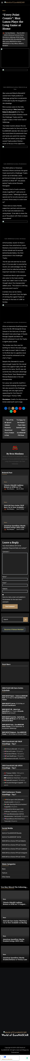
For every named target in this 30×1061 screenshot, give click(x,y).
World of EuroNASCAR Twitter (11, 837)
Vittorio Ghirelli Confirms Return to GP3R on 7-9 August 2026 (13, 487)
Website (4, 589)
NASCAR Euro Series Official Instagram (14, 853)
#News (16, 43)
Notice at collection (7, 1059)
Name (4, 576)
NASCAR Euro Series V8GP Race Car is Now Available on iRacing (15, 507)
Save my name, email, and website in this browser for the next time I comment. (13, 599)
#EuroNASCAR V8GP (19, 39)
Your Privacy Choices (11, 1056)
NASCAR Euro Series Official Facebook (14, 849)
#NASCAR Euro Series (15, 41)
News (4, 10)
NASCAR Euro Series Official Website (14, 841)
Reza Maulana (11, 33)
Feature (4, 873)
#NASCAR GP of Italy (8, 43)
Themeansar (15, 1052)
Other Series (6, 877)
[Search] (25, 619)
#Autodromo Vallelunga (8, 37)
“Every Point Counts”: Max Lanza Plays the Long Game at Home (12, 21)
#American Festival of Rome (16, 35)
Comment (6, 551)
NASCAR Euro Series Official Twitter (13, 857)
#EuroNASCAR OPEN (7, 39)
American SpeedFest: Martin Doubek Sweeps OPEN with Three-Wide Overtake (14, 527)
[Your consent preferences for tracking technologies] (27, 1058)
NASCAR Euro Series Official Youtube (14, 845)
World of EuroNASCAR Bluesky (12, 833)
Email (4, 583)
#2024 (6, 35)
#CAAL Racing (19, 37)
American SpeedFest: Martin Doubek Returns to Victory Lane (15, 959)
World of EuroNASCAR (15, 1035)
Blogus (25, 1050)
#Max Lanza (5, 41)
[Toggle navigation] (2, 3)
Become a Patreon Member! (14, 629)
